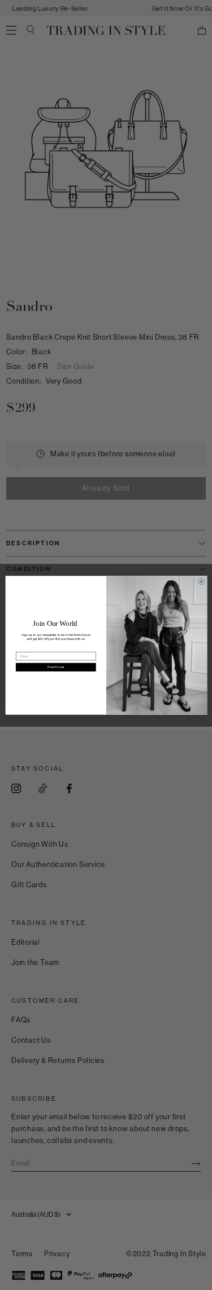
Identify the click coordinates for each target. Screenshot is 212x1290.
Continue (55, 667)
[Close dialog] (201, 581)
